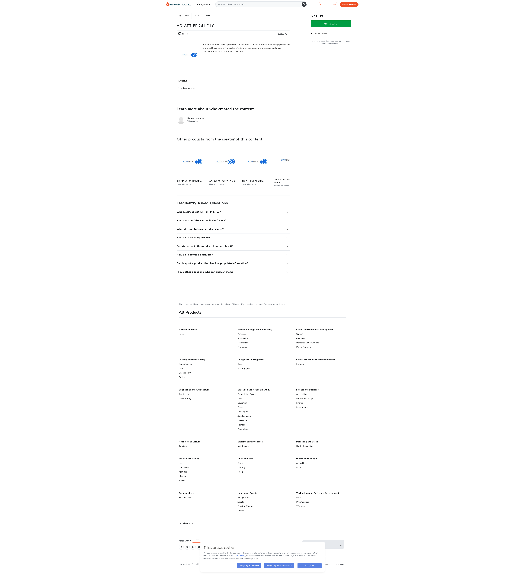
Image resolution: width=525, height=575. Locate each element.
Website (300, 506)
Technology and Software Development (317, 493)
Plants (299, 467)
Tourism (183, 446)
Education (242, 402)
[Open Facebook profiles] (181, 547)
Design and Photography (250, 359)
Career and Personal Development (314, 329)
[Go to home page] (179, 4)
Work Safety (185, 398)
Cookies (340, 564)
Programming (302, 501)
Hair (181, 463)
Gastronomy (185, 372)
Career (299, 334)
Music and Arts (245, 458)
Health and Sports (247, 493)
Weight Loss (243, 497)
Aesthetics (184, 467)
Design (240, 364)
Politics (241, 424)
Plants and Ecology (306, 458)
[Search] (304, 4)
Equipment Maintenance (250, 441)
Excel (299, 497)
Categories (202, 4)
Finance (299, 402)
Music (240, 471)
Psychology (243, 429)
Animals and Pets (188, 329)
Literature (242, 420)
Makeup (182, 476)
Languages (242, 411)
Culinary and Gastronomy (192, 359)
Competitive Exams (246, 394)
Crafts (240, 463)
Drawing (241, 467)
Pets (181, 334)
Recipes (182, 377)
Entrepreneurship (304, 398)
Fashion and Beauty (189, 458)
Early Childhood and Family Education (316, 359)
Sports (240, 501)
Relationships (186, 493)
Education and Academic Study (253, 389)
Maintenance (243, 446)
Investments (302, 407)
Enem (240, 407)
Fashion (182, 480)
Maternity (301, 364)
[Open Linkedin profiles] (193, 547)
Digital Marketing (304, 446)
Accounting (301, 394)
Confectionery (185, 364)
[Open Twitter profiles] (187, 547)
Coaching (300, 338)
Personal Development (307, 342)
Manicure (183, 471)
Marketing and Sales (307, 441)
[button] (230, 212)
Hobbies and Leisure (189, 441)
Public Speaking (303, 347)
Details (182, 80)
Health (240, 510)
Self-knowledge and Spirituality (254, 329)
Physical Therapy (245, 506)
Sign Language (244, 416)
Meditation (242, 342)
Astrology (242, 334)
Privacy (328, 564)
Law (239, 398)
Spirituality (242, 338)
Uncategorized (186, 523)
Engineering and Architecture (194, 389)
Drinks (182, 368)
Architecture (185, 394)
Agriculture (301, 463)
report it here (279, 304)
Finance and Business (307, 389)
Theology (242, 347)
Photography (243, 368)
